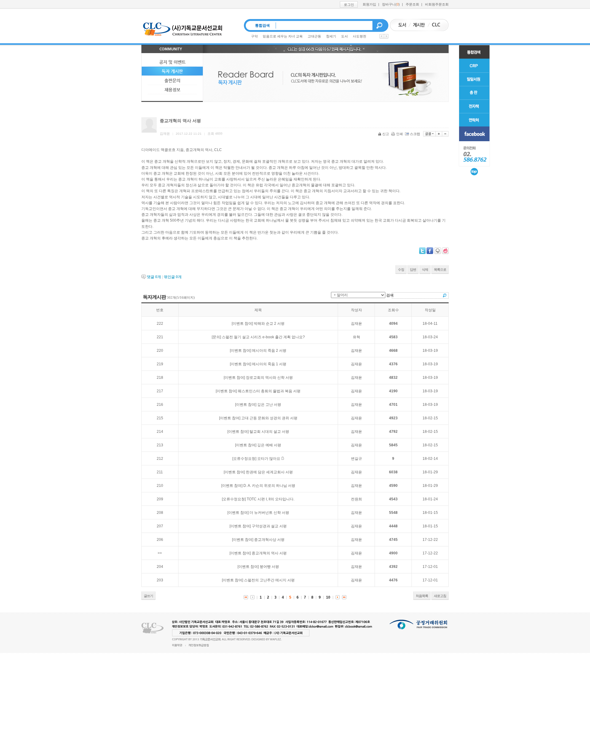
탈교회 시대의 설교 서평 (269, 431)
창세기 (331, 36)
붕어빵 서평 (269, 567)
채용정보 (172, 89)
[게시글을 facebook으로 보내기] (430, 250)
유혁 (356, 337)
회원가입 (369, 4)
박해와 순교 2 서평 (269, 323)
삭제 (425, 269)
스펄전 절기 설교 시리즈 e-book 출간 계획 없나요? (263, 337)
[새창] (474, 133)
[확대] (439, 134)
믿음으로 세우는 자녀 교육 (283, 36)
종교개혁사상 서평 (269, 539)
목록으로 (440, 269)
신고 (385, 134)
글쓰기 (148, 596)
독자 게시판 (172, 71)
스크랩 (415, 134)
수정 (401, 269)
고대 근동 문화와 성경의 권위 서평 (269, 418)
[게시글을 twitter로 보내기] (422, 250)
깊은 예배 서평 (269, 445)
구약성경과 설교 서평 (269, 526)
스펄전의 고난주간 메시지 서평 (269, 580)
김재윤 (356, 323)
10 (328, 597)
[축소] (445, 134)
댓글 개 (154, 277)
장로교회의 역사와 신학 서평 (269, 377)
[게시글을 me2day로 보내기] (437, 250)
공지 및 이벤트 (172, 62)
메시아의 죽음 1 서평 (269, 364)
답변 (413, 269)
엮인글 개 (173, 277)
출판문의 (172, 80)
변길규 (356, 458)
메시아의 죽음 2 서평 (269, 350)
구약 (254, 36)
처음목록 (422, 596)
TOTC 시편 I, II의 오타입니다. (270, 499)
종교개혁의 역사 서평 (269, 553)
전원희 (356, 499)
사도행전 (359, 36)
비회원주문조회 (437, 4)
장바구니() (391, 4)
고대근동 (314, 36)
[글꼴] (429, 134)
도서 (344, 36)
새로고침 (440, 596)
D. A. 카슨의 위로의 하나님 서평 (269, 485)
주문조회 (412, 4)
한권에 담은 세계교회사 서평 (269, 472)
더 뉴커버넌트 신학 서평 (269, 512)
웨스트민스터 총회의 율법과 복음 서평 (269, 391)
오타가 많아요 (268, 458)
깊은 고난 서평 (269, 404)
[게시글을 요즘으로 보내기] (445, 250)
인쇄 (399, 134)
